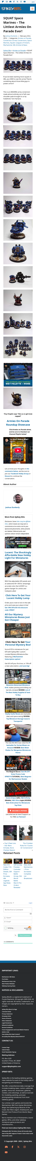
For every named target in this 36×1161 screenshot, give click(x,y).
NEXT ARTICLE (27, 838)
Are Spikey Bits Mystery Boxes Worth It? (13, 1036)
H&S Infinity (25, 798)
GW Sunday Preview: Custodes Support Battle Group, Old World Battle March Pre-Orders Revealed (18, 876)
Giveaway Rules (6, 1016)
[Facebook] (12, 1147)
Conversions (22, 40)
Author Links (5, 1032)
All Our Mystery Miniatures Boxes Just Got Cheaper (17, 617)
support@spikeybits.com (11, 1066)
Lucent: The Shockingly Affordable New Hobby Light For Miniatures (18, 555)
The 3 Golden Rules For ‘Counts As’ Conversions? (26, 845)
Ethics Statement (7, 1020)
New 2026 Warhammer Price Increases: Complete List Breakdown (28, 871)
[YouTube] (6, 1152)
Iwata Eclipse (11, 798)
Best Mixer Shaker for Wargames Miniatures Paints (18, 750)
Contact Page (6, 1047)
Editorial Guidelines (7, 1025)
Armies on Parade (24, 38)
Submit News (6, 1050)
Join (33, 2)
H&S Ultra (15, 800)
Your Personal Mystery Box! (18, 643)
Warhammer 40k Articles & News (15, 45)
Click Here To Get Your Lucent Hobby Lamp (18, 597)
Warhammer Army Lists (8, 981)
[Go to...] (32, 9)
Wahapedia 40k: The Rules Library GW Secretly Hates (17, 1131)
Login (30, 903)
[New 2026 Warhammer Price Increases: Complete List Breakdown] (28, 860)
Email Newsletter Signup (9, 1052)
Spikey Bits (7, 50)
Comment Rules (6, 1011)
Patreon (2, 1)
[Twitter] (18, 1147)
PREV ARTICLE (9, 838)
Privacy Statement (7, 1014)
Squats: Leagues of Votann (19, 43)
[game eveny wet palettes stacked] (18, 364)
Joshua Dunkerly (11, 36)
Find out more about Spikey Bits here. (16, 1128)
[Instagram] (25, 1147)
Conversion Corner (10, 40)
